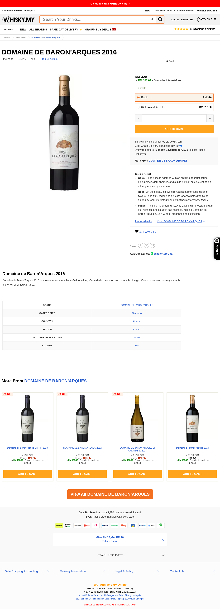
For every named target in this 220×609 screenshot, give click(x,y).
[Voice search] (152, 19)
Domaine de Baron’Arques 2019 (192, 447)
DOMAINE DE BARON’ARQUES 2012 (82, 447)
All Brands (38, 29)
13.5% (137, 337)
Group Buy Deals (98, 29)
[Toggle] (163, 555)
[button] (10, 29)
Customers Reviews (202, 29)
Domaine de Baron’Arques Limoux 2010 (27, 447)
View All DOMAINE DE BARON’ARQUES (110, 494)
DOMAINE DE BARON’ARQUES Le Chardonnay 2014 (137, 449)
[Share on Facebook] (140, 245)
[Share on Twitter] (146, 245)
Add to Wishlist (147, 232)
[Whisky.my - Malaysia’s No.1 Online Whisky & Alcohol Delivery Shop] (18, 19)
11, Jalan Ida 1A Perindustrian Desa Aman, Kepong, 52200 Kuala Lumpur (110, 599)
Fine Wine (20, 37)
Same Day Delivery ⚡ (66, 29)
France (136, 321)
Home (7, 37)
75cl (137, 345)
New (23, 29)
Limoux (137, 329)
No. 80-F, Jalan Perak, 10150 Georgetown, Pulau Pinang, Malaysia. (110, 595)
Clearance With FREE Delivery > (110, 3)
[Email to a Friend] (152, 245)
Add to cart (174, 129)
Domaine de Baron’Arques (45, 37)
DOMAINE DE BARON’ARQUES (168, 160)
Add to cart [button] (27, 474)
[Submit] (160, 19)
